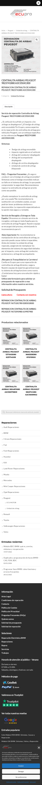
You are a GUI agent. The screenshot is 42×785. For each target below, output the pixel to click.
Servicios (5, 649)
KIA (5, 463)
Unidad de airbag (17, 96)
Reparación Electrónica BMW (14, 638)
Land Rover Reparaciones (14, 468)
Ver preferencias (21, 777)
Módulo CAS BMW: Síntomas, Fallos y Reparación (20, 741)
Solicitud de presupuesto (12, 623)
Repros (4, 645)
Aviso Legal (33, 782)
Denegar (21, 771)
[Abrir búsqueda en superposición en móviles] (21, 412)
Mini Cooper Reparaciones (14, 486)
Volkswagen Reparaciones (14, 526)
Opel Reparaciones (11, 492)
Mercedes (8, 480)
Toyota (6, 520)
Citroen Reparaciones (12, 439)
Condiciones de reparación (12, 600)
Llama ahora (7, 295)
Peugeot (7, 498)
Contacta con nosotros (26, 295)
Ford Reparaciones (11, 451)
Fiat (5, 445)
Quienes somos (8, 619)
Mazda (6, 474)
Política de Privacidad (23, 782)
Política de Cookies (11, 782)
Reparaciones (7, 642)
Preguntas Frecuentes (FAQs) (14, 615)
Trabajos (5, 653)
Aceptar (21, 766)
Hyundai (7, 457)
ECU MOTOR (11, 502)
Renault (7, 514)
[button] (39, 748)
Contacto (5, 604)
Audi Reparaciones (11, 427)
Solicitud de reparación (11, 626)
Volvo (6, 532)
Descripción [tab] (9, 106)
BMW (6, 433)
